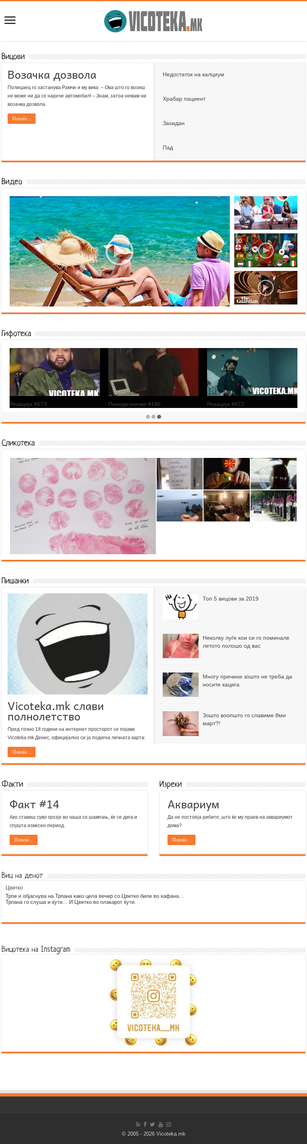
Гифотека (16, 333)
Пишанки (15, 581)
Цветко (14, 888)
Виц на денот (22, 876)
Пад (168, 147)
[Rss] (138, 1124)
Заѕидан (174, 123)
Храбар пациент (184, 98)
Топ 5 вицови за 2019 (231, 598)
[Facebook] (145, 1124)
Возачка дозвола (52, 74)
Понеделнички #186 (134, 404)
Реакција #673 (28, 404)
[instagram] (168, 1124)
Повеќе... (21, 118)
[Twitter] (152, 1124)
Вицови (13, 57)
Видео (12, 182)
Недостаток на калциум (193, 74)
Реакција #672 (225, 404)
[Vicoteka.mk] (153, 19)
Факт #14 (34, 804)
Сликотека (18, 443)
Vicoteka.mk (170, 1134)
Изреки (170, 784)
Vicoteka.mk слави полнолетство (56, 710)
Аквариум (193, 804)
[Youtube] (160, 1124)
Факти (12, 784)
